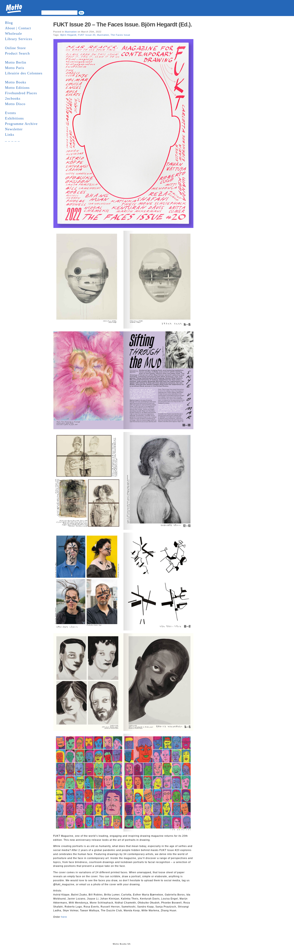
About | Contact (18, 28)
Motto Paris (14, 68)
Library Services (18, 39)
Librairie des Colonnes (23, 73)
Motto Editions (17, 88)
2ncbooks (12, 98)
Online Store (15, 48)
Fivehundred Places (21, 93)
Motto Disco (15, 104)
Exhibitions (14, 118)
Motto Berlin (15, 62)
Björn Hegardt (68, 35)
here (64, 917)
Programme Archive (21, 124)
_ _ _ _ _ (12, 140)
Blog (9, 23)
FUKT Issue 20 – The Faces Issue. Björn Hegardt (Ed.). (122, 24)
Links (9, 135)
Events (10, 113)
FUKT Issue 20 (86, 35)
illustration (71, 31)
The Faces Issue (120, 35)
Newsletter (14, 129)
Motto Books (15, 82)
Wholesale (13, 33)
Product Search (17, 53)
